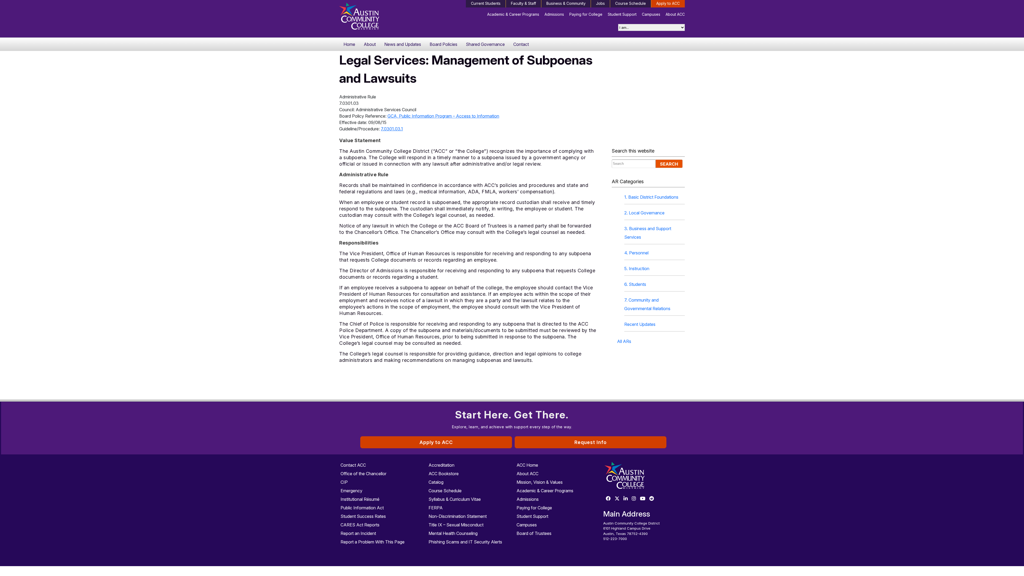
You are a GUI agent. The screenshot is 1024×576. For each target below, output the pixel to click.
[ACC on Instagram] (633, 498)
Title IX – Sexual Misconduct (456, 524)
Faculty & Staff (523, 3)
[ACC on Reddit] (651, 498)
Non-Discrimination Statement (458, 516)
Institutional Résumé (360, 499)
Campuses (651, 14)
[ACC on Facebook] (608, 498)
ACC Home (527, 465)
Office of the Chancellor (363, 473)
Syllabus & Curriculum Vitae (455, 499)
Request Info (590, 442)
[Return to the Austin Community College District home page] (380, 17)
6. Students (635, 284)
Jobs (600, 3)
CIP (344, 482)
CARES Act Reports (360, 524)
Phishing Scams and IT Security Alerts (465, 542)
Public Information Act (362, 507)
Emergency (351, 490)
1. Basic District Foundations (651, 197)
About (370, 44)
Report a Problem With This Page (373, 542)
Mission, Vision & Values (540, 482)
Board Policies (443, 44)
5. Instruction (636, 268)
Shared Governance (485, 44)
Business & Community (566, 3)
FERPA (436, 507)
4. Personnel (636, 252)
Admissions (554, 14)
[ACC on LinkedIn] (625, 498)
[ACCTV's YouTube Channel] (643, 498)
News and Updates (402, 44)
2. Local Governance (644, 212)
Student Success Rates (363, 516)
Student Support (622, 14)
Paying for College (585, 14)
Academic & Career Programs (513, 14)
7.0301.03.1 (392, 128)
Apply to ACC (668, 3)
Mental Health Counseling (453, 533)
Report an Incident (358, 533)
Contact (521, 44)
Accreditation (441, 465)
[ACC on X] (617, 498)
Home (349, 44)
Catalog (436, 482)
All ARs (624, 341)
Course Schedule (630, 3)
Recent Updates (639, 324)
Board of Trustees (534, 533)
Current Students (486, 3)
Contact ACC (353, 465)
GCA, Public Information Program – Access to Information (443, 116)
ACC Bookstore (444, 473)
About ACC (675, 14)
